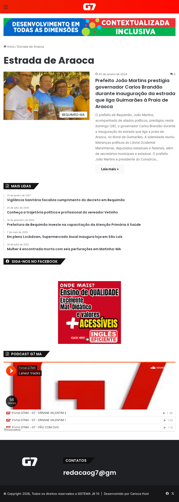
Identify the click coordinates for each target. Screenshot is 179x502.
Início (10, 46)
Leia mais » (110, 169)
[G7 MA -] (89, 6)
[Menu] (5, 8)
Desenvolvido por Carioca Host (126, 493)
